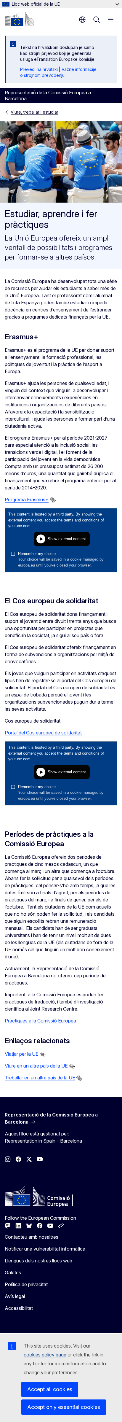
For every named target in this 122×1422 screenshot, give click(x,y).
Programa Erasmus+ (27, 499)
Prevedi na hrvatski (39, 69)
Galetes (13, 1272)
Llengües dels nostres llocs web (38, 1261)
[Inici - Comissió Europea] (19, 19)
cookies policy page (45, 1355)
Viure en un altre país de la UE (36, 1066)
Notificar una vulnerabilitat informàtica (45, 1249)
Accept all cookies (49, 1389)
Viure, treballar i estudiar (34, 111)
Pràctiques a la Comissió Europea (40, 1021)
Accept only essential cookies (63, 1407)
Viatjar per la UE (21, 1054)
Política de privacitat (26, 1284)
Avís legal (15, 1296)
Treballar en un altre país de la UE (40, 1078)
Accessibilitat (19, 1308)
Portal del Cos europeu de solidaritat (43, 733)
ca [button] (82, 19)
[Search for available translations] (53, 500)
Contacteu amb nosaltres (31, 1237)
